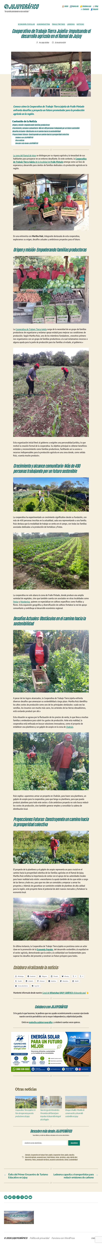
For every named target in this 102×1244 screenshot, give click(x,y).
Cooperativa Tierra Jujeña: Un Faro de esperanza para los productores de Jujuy (25, 1113)
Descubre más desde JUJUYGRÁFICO (26, 143)
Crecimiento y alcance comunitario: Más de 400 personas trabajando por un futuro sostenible (45, 128)
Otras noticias (19, 140)
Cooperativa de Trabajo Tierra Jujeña (31, 329)
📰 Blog (95, 6)
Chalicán (69, 726)
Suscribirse (74, 1143)
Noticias (80, 24)
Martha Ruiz (73, 1157)
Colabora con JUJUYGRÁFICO (24, 137)
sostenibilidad (73, 1160)
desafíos (71, 1155)
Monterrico (25, 601)
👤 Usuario (94, 9)
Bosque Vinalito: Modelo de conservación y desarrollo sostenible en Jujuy (74, 1113)
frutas (57, 1157)
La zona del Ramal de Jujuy (24, 155)
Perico (15, 601)
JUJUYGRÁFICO (19, 1238)
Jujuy (67, 1157)
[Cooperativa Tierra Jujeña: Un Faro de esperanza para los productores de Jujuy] (26, 1102)
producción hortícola (42, 1160)
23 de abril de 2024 (60, 42)
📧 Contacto (84, 9)
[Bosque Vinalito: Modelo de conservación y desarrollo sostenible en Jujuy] (76, 1102)
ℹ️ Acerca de (74, 6)
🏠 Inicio (65, 6)
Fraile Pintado (58, 24)
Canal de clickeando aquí (64, 992)
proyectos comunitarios (57, 1160)
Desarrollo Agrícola (30, 1157)
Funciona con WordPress (63, 1238)
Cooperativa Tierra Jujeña (60, 1155)
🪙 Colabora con (85, 6)
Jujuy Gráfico (45, 42)
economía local (41, 1157)
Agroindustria (43, 24)
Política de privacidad (39, 1238)
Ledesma (71, 24)
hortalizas (63, 1157)
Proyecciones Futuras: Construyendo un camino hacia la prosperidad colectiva (40, 134)
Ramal (66, 1160)
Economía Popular (26, 24)
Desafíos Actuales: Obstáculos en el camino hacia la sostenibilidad (36, 131)
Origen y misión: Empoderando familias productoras (31, 125)
